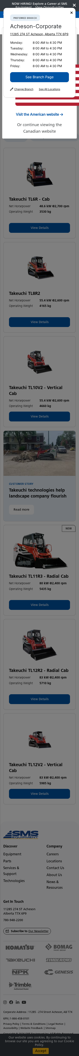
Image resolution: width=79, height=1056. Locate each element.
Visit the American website (37, 114)
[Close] (71, 13)
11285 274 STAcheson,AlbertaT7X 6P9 (39, 34)
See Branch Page (39, 77)
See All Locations (49, 89)
